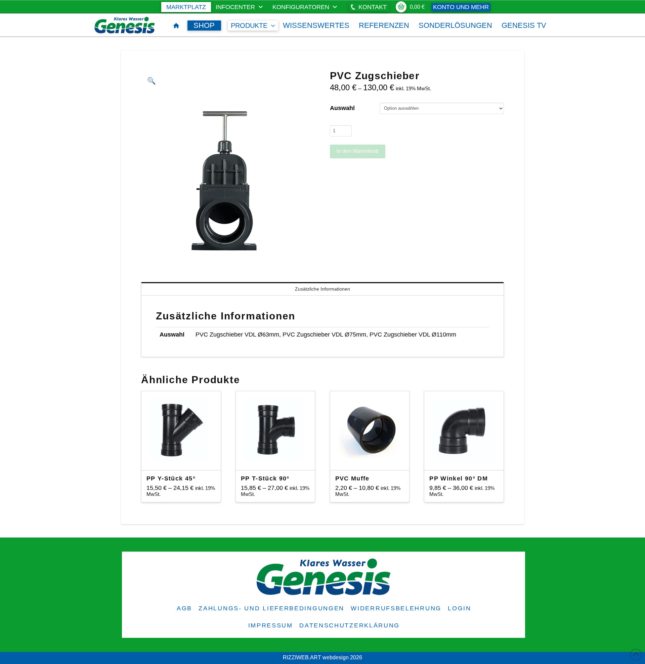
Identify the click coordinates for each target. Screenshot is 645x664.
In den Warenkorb (358, 151)
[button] (369, 7)
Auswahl (342, 108)
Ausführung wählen (183, 459)
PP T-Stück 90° (265, 478)
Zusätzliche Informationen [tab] (322, 289)
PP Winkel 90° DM (458, 478)
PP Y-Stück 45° (171, 478)
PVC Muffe (352, 478)
